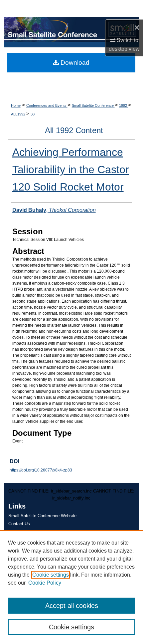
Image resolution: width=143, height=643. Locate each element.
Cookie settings (50, 575)
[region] (71, 586)
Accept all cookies (71, 605)
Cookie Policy (44, 583)
